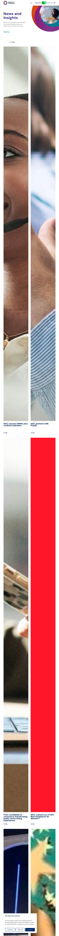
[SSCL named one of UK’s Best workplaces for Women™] (43, 625)
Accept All (30, 929)
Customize (10, 929)
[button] (54, 3)
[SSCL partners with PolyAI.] (43, 234)
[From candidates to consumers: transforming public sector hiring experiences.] (16, 625)
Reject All (20, 929)
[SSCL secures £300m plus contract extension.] (16, 234)
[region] (20, 923)
